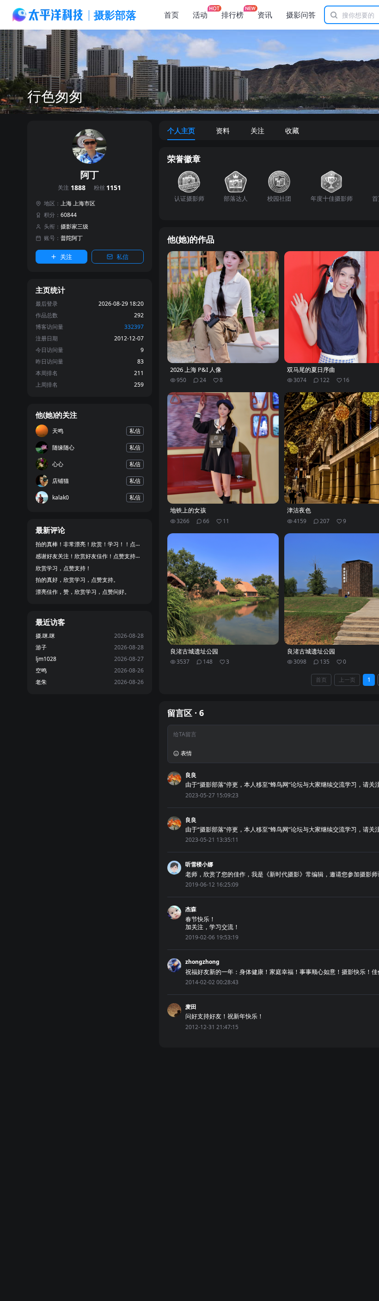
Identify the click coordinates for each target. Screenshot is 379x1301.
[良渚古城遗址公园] (223, 589)
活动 (200, 15)
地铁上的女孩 (188, 510)
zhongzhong (202, 962)
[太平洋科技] (48, 15)
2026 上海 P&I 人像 (195, 370)
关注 (72, 188)
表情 (186, 753)
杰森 (190, 909)
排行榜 (232, 15)
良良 (190, 775)
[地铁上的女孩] (223, 448)
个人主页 (181, 130)
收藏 (292, 130)
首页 (171, 15)
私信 (122, 257)
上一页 (347, 680)
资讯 (264, 15)
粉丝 (108, 188)
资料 (223, 130)
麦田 (190, 1007)
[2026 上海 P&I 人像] (223, 307)
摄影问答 (301, 15)
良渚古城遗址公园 (194, 651)
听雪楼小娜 (199, 864)
